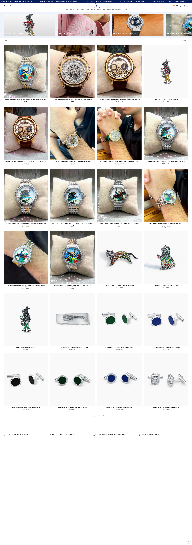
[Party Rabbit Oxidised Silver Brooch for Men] (26, 319)
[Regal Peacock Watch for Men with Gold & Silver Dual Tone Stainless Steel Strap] (72, 195)
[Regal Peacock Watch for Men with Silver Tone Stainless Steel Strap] (166, 133)
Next (189, 25)
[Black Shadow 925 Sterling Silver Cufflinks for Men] (26, 379)
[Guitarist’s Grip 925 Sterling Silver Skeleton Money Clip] (72, 319)
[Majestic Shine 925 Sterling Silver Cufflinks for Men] (166, 379)
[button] (72, 10)
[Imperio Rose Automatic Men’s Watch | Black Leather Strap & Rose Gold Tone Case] (72, 133)
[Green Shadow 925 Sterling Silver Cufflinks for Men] (119, 319)
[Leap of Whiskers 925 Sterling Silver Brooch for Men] (119, 257)
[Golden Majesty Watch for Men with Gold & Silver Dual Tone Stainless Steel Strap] (26, 71)
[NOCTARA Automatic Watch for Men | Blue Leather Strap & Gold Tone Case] (119, 71)
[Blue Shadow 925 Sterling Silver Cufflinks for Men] (166, 319)
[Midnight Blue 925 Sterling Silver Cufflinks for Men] (119, 379)
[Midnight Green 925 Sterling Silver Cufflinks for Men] (72, 379)
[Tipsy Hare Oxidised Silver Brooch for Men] (166, 71)
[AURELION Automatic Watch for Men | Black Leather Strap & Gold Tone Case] (72, 71)
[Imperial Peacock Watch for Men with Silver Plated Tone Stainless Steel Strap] (119, 195)
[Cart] (187, 5)
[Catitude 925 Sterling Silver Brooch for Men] (166, 257)
